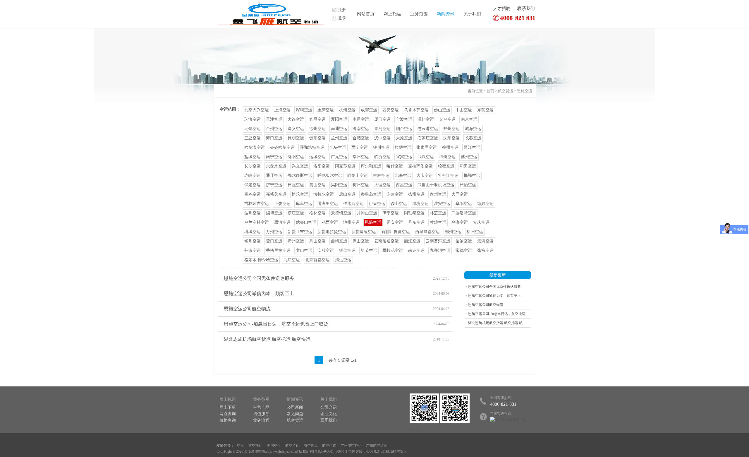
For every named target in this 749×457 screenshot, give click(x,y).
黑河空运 (282, 222)
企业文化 (328, 414)
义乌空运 (447, 119)
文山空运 (304, 250)
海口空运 (274, 138)
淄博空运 (274, 213)
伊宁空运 (390, 213)
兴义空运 (300, 166)
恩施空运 (524, 91)
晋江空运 (472, 147)
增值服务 (261, 414)
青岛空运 (382, 128)
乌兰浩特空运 (256, 222)
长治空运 (468, 185)
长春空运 (473, 138)
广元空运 (339, 157)
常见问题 (295, 414)
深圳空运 (304, 110)
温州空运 (426, 119)
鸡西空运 (330, 222)
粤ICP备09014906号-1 (330, 451)
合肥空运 (361, 138)
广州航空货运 (376, 446)
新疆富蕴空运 (363, 232)
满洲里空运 (327, 203)
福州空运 (447, 157)
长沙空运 (252, 166)
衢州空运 (296, 241)
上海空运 (282, 110)
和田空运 (468, 166)
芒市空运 (252, 250)
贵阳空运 (317, 138)
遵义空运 (296, 128)
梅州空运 (361, 185)
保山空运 (361, 241)
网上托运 (392, 13)
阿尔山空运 (357, 175)
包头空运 (338, 147)
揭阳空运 (339, 185)
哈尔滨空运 (254, 147)
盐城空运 (252, 157)
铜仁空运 (347, 250)
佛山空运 (442, 110)
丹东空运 (416, 222)
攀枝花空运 (392, 250)
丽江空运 (412, 241)
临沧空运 (464, 241)
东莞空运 (485, 110)
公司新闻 (295, 407)
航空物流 (311, 446)
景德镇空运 (341, 213)
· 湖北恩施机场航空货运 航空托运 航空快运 (335, 339)
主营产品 (261, 407)
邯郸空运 (472, 175)
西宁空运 (359, 147)
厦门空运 (382, 119)
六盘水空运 (276, 166)
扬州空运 (416, 194)
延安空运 (394, 222)
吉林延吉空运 (256, 203)
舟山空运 (317, 241)
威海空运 (473, 128)
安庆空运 (481, 222)
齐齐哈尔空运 (282, 147)
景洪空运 (485, 241)
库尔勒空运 (371, 166)
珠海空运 (252, 119)
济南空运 (361, 128)
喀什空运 (394, 166)
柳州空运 (453, 232)
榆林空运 (317, 213)
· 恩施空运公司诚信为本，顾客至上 (335, 293)
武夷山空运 (306, 222)
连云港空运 (428, 128)
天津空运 (274, 119)
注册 (342, 10)
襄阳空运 (339, 119)
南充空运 (416, 250)
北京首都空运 (317, 260)
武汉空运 (426, 157)
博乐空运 (300, 194)
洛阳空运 (321, 166)
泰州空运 (438, 194)
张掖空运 (485, 250)
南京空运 (469, 119)
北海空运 (403, 175)
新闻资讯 (445, 13)
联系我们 (526, 8)
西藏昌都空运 (427, 232)
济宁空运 (274, 185)
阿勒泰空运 (414, 213)
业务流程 (261, 420)
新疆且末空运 (300, 232)
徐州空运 (317, 128)
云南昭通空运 (386, 241)
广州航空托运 (351, 446)
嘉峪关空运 (276, 194)
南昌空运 (361, 119)
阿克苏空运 (345, 166)
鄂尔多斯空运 (300, 175)
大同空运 (459, 194)
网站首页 (365, 13)
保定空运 (252, 185)
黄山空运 (317, 185)
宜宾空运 (404, 157)
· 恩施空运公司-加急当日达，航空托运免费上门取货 (335, 323)
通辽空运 (274, 175)
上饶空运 (282, 203)
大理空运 (382, 185)
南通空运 (339, 128)
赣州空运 (450, 147)
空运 (240, 446)
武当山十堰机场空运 (436, 185)
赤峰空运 (252, 175)
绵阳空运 (296, 157)
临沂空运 (382, 157)
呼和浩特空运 (312, 147)
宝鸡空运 (252, 194)
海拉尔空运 (323, 194)
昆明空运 (296, 138)
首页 (490, 91)
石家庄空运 (428, 138)
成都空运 (369, 110)
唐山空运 (347, 194)
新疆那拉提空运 (331, 232)
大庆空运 (424, 175)
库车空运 (304, 203)
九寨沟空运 (440, 250)
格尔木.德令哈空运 (261, 260)
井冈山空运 (367, 213)
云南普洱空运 (438, 241)
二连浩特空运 (463, 213)
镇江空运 (296, 213)
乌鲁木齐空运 (416, 110)
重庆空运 (325, 110)
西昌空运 (404, 185)
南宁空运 (274, 157)
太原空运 (404, 138)
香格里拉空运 (278, 250)
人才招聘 (502, 8)
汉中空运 (382, 138)
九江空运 (292, 260)
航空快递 (329, 446)
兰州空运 (339, 138)
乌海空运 (459, 222)
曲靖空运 (339, 241)
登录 (342, 18)
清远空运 (343, 260)
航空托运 (255, 446)
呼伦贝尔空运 (329, 175)
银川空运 (381, 147)
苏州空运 (469, 157)
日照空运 (296, 185)
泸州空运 (351, 222)
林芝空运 (438, 213)
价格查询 (227, 420)
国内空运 (274, 446)
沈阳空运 (451, 138)
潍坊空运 (420, 203)
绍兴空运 (485, 203)
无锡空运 (252, 128)
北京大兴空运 (256, 110)
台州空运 (274, 128)
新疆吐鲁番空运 (395, 232)
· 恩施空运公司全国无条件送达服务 (335, 278)
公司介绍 (328, 407)
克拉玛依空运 (420, 166)
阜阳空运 (464, 203)
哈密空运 (446, 166)
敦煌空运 (438, 222)
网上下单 (227, 407)
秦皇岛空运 (371, 194)
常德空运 (464, 250)
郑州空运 (451, 128)
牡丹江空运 (448, 175)
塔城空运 (252, 232)
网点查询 (227, 414)
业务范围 (419, 13)
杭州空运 (347, 110)
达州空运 (252, 213)
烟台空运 (404, 128)
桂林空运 (381, 175)
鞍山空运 (399, 203)
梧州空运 (475, 232)
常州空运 (361, 157)
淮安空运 (442, 203)
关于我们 (472, 13)
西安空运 (390, 110)
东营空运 (394, 194)
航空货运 (505, 91)
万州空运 (274, 232)
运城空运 (317, 157)
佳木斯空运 (353, 203)
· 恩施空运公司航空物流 (335, 308)
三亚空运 (252, 138)
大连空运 (296, 119)
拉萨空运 (403, 147)
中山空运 (464, 110)
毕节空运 (369, 250)
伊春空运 (377, 203)
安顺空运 (325, 250)
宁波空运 (404, 119)
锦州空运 (252, 241)
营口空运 (274, 241)
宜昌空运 (317, 119)
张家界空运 (426, 147)
